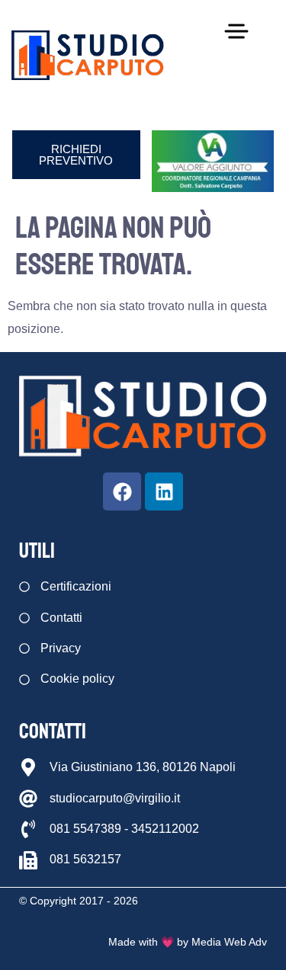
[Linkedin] (164, 491)
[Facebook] (122, 491)
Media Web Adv (229, 942)
